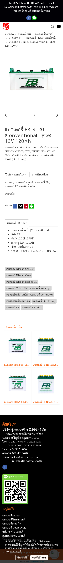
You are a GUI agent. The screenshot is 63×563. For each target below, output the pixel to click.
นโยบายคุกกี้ (15, 551)
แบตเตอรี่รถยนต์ (25, 182)
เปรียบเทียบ (41, 174)
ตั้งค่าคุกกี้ (22, 557)
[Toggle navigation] (58, 26)
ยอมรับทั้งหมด (39, 557)
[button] (51, 27)
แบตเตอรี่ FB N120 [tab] (17, 223)
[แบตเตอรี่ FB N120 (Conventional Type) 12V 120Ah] (31, 80)
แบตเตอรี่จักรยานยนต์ (13, 519)
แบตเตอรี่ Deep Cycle (14, 527)
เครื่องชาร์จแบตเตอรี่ (13, 531)
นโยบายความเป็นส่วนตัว (42, 548)
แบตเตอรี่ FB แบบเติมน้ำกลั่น (20, 186)
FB (15, 194)
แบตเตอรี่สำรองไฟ (11, 523)
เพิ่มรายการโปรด (16, 174)
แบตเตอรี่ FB (42, 182)
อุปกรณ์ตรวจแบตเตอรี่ (14, 536)
